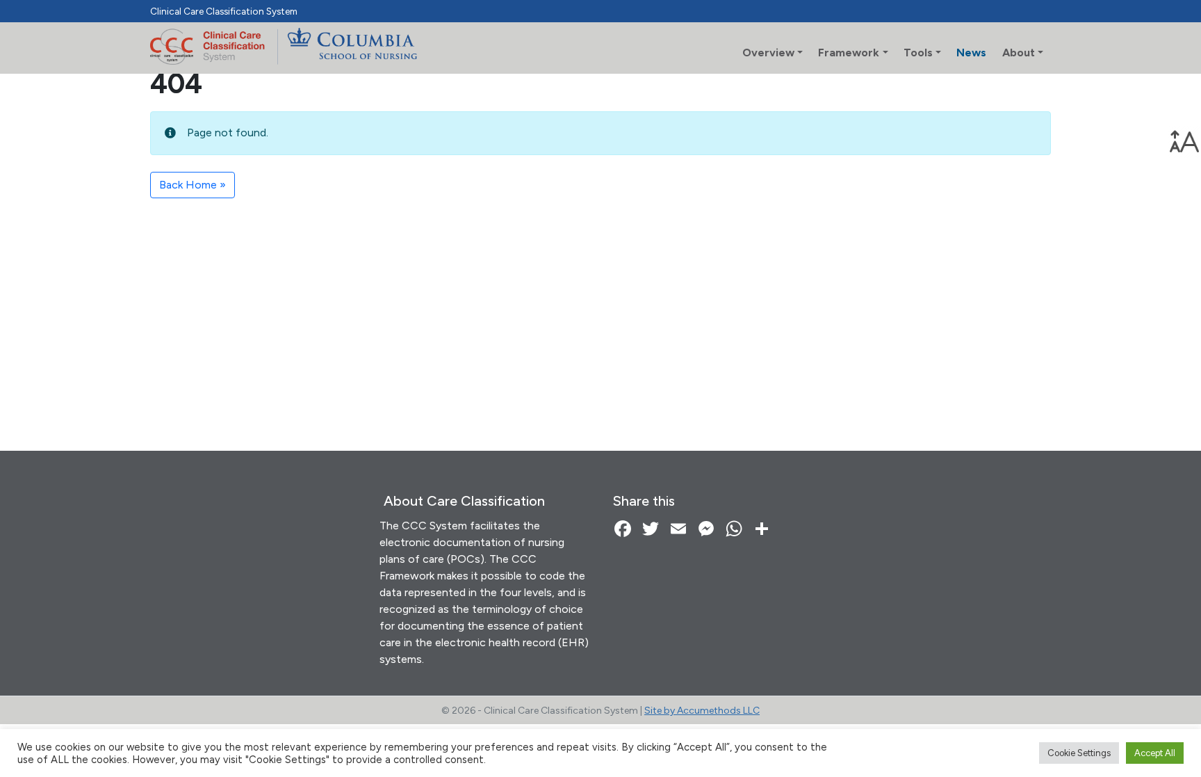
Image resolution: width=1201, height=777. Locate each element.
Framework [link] (848, 52)
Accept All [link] (1154, 753)
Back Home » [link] (192, 184)
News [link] (971, 52)
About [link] (1018, 52)
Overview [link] (768, 52)
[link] (1184, 142)
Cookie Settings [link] (1079, 753)
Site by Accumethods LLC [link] (702, 710)
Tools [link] (918, 52)
